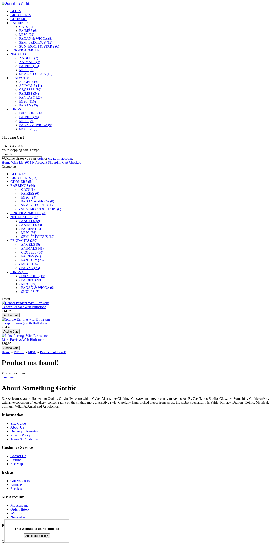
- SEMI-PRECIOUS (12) (36, 205)
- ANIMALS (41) (31, 248)
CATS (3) (26, 27)
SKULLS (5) (28, 129)
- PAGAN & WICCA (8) (36, 201)
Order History (20, 509)
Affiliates (16, 485)
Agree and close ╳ (36, 535)
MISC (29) (26, 34)
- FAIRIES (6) (29, 193)
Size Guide (18, 423)
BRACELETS (20, 15)
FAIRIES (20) (29, 117)
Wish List (17, 513)
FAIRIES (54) (29, 93)
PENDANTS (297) (23, 240)
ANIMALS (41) (30, 85)
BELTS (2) (18, 174)
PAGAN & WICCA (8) (35, 38)
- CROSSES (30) (31, 252)
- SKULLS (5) (29, 291)
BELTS (15, 11)
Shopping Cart (58, 162)
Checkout (75, 162)
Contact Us (18, 456)
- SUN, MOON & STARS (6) (40, 209)
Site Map (16, 464)
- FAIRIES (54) (30, 256)
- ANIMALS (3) (30, 225)
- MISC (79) (27, 284)
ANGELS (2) (28, 58)
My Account (38, 162)
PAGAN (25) (28, 105)
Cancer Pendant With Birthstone (24, 307)
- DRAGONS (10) (32, 276)
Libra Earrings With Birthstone (23, 339)
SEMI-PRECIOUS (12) (35, 42)
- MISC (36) (27, 233)
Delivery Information (24, 431)
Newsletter (17, 517)
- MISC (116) (28, 264)
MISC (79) (26, 121)
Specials (16, 488)
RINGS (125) (19, 272)
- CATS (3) (27, 189)
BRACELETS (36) (23, 178)
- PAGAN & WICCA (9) (36, 288)
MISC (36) (26, 70)
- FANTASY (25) (31, 260)
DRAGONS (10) (31, 113)
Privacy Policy (20, 435)
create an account (60, 158)
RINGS (15, 109)
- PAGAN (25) (29, 268)
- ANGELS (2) (29, 221)
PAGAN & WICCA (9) (35, 125)
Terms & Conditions (24, 439)
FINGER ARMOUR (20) (28, 213)
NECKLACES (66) (24, 217)
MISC (32, 352)
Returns (15, 460)
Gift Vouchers (20, 481)
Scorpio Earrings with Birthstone (24, 323)
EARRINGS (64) (22, 185)
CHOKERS (18, 19)
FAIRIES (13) (29, 66)
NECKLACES (21, 54)
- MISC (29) (27, 197)
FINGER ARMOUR (25, 50)
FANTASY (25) (30, 97)
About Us (17, 427)
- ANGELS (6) (29, 244)
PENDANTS (19, 78)
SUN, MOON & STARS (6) (39, 46)
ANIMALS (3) (29, 62)
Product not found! (53, 352)
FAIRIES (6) (28, 31)
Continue (8, 377)
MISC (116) (27, 101)
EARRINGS (19, 23)
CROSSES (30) (30, 89)
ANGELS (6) (28, 82)
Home (6, 162)
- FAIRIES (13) (30, 229)
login (40, 158)
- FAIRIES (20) (30, 280)
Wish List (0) (20, 162)
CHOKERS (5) (21, 181)
